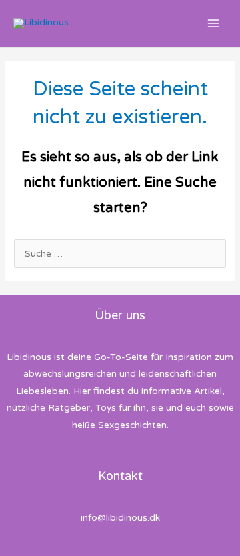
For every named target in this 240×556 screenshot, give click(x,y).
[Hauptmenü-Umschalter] (213, 23)
